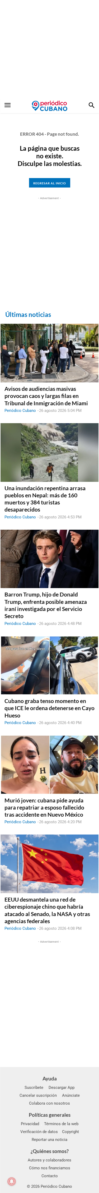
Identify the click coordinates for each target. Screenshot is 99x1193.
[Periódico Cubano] (49, 106)
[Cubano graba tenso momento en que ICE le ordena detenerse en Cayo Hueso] (49, 665)
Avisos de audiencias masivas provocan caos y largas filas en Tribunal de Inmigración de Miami (46, 395)
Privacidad (30, 1123)
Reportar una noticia (49, 1139)
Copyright (70, 1131)
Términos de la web (61, 1123)
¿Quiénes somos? (50, 1151)
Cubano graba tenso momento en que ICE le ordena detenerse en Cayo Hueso (49, 708)
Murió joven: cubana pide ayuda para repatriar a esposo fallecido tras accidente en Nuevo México (44, 807)
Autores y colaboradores (49, 1160)
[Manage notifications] (11, 1181)
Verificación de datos (39, 1131)
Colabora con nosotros (49, 1103)
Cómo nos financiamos (49, 1168)
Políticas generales (49, 1115)
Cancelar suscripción (38, 1095)
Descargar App (61, 1087)
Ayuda (50, 1078)
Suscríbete (34, 1087)
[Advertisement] (49, 49)
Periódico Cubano (20, 410)
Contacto (49, 1176)
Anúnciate (71, 1095)
